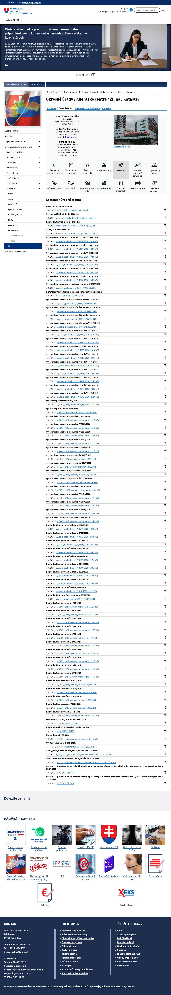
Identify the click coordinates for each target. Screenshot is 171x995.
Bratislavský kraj (13, 157)
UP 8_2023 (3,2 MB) (65, 783)
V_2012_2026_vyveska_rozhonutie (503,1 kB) (77, 614)
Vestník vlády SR (125, 942)
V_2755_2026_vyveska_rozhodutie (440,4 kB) (77, 637)
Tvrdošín (11, 241)
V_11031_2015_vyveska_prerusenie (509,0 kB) (77, 482)
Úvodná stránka (11, 131)
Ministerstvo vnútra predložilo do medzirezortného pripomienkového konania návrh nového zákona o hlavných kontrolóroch (47, 33)
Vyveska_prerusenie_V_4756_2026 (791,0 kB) (77, 311)
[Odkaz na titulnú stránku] (18, 10)
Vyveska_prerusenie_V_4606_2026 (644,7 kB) (77, 303)
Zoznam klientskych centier (16, 251)
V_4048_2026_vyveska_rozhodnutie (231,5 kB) (78, 451)
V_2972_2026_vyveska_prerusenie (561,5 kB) (77, 684)
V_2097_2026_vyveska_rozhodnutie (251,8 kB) (78, 420)
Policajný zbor (69, 946)
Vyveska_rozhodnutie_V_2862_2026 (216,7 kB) (78, 334)
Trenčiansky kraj (13, 178)
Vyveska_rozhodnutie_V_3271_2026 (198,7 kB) (77, 544)
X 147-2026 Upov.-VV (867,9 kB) (69, 295)
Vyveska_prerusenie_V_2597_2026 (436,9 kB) (76, 599)
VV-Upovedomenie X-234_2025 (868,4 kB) (76, 746)
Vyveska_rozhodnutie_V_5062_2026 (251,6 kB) (77, 241)
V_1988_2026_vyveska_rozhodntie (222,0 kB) (77, 606)
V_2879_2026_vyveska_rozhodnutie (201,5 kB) (78, 661)
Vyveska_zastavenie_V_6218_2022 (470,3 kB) (76, 288)
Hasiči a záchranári (71, 957)
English (124, 8)
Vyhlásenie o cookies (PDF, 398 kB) (116, 986)
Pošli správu (70, 137)
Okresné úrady (36, 84)
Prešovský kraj (13, 173)
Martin (10, 220)
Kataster (130, 92)
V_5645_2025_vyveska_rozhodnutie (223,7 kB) (78, 715)
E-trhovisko (123, 965)
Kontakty (106, 108)
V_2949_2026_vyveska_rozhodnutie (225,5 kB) (78, 669)
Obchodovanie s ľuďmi (128, 946)
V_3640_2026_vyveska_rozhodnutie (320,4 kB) (78, 505)
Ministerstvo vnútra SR (73, 930)
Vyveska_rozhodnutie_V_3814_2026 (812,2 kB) (78, 342)
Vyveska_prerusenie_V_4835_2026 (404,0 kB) (77, 319)
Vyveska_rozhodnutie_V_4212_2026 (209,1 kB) (78, 358)
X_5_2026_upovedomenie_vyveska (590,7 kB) (77, 739)
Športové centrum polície (75, 973)
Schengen (67, 965)
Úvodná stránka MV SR (16, 84)
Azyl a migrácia (69, 949)
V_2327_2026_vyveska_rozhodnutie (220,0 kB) (78, 622)
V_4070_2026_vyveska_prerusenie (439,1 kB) (77, 459)
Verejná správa (69, 953)
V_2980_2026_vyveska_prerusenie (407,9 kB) (77, 692)
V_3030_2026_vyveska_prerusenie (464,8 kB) (77, 700)
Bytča (10, 194)
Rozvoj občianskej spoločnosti (77, 969)
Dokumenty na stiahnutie (87, 108)
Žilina (10, 246)
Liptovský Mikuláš (15, 214)
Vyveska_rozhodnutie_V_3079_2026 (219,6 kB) (77, 575)
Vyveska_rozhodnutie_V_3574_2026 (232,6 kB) (77, 529)
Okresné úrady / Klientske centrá (18, 147)
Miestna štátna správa (128, 953)
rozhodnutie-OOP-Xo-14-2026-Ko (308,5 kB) (76, 225)
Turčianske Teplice (15, 235)
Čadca (10, 199)
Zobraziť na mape (122, 146)
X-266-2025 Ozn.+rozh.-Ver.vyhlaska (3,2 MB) (76, 233)
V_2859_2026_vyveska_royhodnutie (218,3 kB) (78, 653)
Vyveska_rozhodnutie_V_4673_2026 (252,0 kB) (78, 396)
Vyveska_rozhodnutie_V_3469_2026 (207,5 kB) (77, 536)
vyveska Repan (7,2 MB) (67, 723)
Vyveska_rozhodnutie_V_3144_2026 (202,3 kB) (77, 567)
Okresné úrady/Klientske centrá (78, 938)
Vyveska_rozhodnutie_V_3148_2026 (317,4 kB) (77, 560)
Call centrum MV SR (127, 961)
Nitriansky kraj (12, 168)
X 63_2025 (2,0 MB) (65, 731)
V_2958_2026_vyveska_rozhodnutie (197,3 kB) (78, 676)
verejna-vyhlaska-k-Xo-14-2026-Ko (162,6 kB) (76, 218)
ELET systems (51, 986)
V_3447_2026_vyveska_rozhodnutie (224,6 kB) (78, 521)
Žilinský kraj (11, 188)
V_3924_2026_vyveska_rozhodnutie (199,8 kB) (78, 435)
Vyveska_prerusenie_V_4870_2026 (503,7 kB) (77, 326)
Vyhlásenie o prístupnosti (84, 986)
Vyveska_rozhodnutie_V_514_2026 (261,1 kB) (76, 591)
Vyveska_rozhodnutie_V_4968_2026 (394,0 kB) (77, 256)
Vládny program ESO (127, 957)
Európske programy (72, 942)
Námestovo (13, 225)
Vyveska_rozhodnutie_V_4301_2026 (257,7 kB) (78, 365)
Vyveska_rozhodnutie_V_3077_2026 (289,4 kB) (77, 583)
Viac (6, 64)
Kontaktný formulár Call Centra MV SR (23, 969)
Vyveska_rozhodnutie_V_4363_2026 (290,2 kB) (78, 373)
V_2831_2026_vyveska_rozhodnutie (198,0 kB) (78, 645)
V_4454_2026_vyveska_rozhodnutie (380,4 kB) (78, 497)
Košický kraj (11, 162)
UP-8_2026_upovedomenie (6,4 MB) (73, 210)
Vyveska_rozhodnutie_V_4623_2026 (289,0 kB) (78, 389)
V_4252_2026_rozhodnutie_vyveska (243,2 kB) (78, 404)
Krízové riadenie (70, 961)
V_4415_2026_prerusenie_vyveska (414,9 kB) (77, 412)
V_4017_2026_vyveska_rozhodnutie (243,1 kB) (78, 443)
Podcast (121, 930)
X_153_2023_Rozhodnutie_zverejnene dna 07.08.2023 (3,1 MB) (84, 754)
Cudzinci (121, 949)
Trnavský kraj (12, 183)
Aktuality (8, 136)
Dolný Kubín (13, 204)
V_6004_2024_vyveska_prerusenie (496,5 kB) (77, 474)
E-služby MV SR (124, 938)
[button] (14, 19)
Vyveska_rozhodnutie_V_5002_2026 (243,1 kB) (77, 249)
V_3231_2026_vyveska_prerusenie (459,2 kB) (77, 707)
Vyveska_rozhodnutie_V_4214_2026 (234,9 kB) (77, 280)
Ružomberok (13, 230)
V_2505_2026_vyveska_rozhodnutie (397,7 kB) (78, 630)
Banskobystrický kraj (15, 152)
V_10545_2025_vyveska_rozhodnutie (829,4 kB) (78, 490)
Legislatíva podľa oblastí (15, 141)
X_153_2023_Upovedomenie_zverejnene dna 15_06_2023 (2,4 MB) (86, 762)
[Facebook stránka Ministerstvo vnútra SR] (131, 10)
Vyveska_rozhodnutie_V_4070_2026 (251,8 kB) (78, 350)
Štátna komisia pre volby (74, 934)
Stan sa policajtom (126, 934)
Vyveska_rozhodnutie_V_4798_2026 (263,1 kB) (77, 272)
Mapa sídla (64, 986)
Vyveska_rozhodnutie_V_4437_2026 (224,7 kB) (78, 381)
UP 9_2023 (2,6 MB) (65, 772)
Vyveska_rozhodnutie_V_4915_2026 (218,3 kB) (77, 264)
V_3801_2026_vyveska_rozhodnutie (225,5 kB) (78, 428)
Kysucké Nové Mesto (16, 209)
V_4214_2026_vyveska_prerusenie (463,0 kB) (77, 466)
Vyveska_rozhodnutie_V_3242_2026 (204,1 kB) (77, 552)
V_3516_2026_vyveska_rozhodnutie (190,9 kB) (78, 513)
